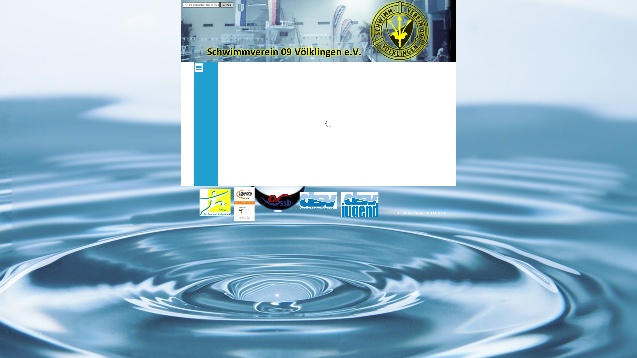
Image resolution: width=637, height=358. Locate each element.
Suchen (226, 4)
